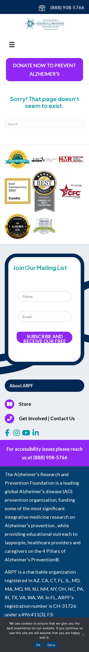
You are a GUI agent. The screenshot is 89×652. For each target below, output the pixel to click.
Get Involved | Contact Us (47, 418)
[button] (44, 386)
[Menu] (12, 44)
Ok (38, 645)
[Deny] (83, 634)
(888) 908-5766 (67, 7)
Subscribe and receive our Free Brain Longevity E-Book (44, 338)
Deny (51, 645)
